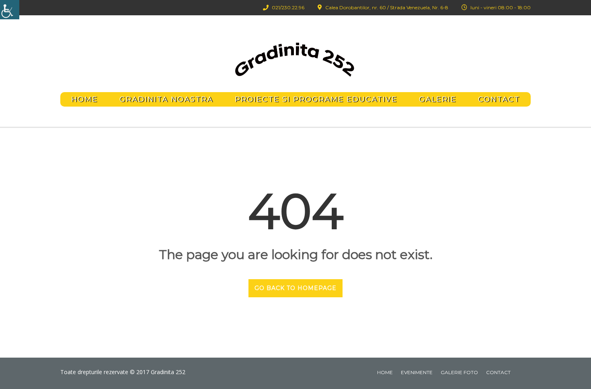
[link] (9, 9)
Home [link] (84, 99)
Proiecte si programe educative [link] (316, 99)
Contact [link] (499, 99)
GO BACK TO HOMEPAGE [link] (295, 288)
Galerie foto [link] (459, 372)
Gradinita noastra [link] (166, 99)
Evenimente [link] (417, 372)
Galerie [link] (437, 99)
